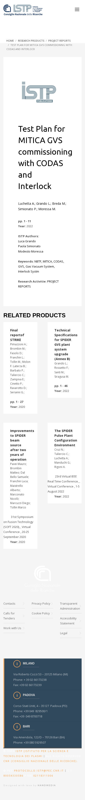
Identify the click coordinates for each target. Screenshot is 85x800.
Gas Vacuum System (40, 266)
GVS (21, 266)
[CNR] (43, 579)
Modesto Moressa (30, 251)
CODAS (58, 261)
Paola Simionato (29, 246)
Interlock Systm (28, 271)
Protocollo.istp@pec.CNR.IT (39, 770)
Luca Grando (27, 241)
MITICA (47, 261)
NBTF (37, 261)
